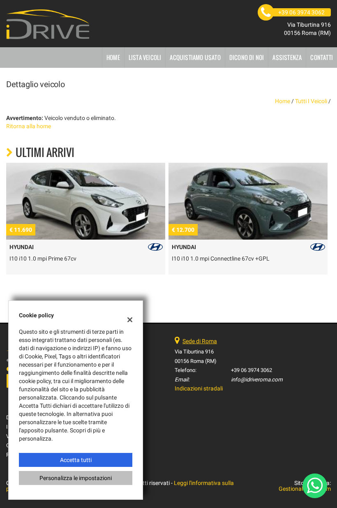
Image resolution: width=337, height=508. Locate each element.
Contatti (321, 57)
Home (113, 57)
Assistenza (287, 57)
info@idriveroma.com (257, 379)
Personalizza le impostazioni (75, 478)
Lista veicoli (145, 57)
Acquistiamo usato (195, 57)
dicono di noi (246, 57)
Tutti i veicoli (311, 101)
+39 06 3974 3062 (251, 370)
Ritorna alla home (28, 126)
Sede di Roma (199, 341)
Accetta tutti (76, 460)
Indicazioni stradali (199, 388)
